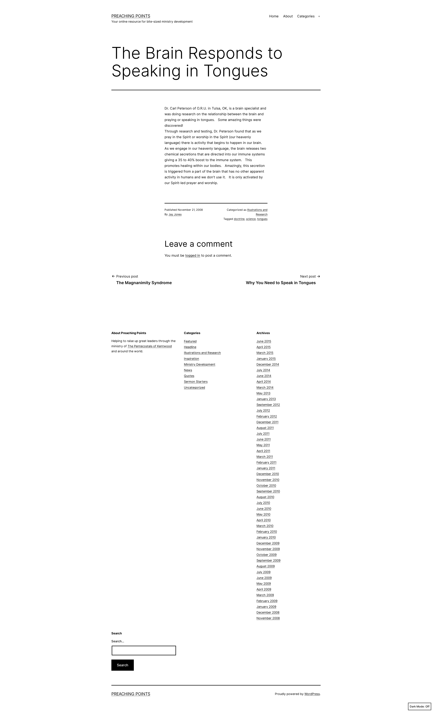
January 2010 (266, 537)
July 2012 (263, 410)
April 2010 (263, 520)
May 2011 (263, 445)
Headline (190, 347)
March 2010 (264, 526)
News (188, 370)
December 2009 (267, 543)
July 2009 (263, 572)
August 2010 (265, 497)
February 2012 (266, 416)
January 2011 (265, 468)
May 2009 (263, 583)
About (288, 16)
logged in (192, 255)
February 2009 (266, 601)
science (251, 219)
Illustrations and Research (202, 352)
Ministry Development (199, 364)
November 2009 (268, 549)
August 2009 (265, 566)
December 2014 (267, 364)
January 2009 (266, 606)
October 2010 (266, 485)
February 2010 (266, 531)
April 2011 (263, 451)
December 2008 (267, 612)
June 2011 (263, 439)
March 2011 (264, 456)
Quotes (189, 376)
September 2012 (268, 404)
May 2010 (263, 514)
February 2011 (266, 462)
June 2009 (264, 578)
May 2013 (263, 393)
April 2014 (263, 381)
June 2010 (263, 508)
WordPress (312, 694)
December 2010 (267, 474)
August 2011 (265, 428)
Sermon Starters (196, 381)
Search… (117, 641)
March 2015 (264, 352)
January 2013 (266, 399)
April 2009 (263, 589)
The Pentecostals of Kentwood (150, 346)
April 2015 (263, 347)
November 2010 (267, 480)
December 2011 (267, 422)
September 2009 (268, 560)
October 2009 (266, 554)
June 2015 (263, 341)
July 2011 (262, 433)
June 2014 (263, 376)
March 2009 (265, 595)
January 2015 (266, 358)
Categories (306, 16)
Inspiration (191, 358)
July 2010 (263, 502)
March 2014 (265, 387)
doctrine (239, 219)
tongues (262, 219)
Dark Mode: (417, 706)
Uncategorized (194, 387)
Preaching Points (130, 15)
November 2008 (268, 618)
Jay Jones (175, 214)
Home (274, 16)
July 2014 (263, 370)
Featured (190, 341)
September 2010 (268, 491)
